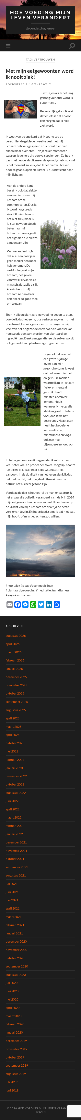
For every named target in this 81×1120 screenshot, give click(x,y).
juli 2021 (11, 883)
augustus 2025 (16, 710)
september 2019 (17, 1065)
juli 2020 (11, 983)
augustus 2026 (16, 635)
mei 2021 (12, 900)
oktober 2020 (15, 958)
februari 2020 (15, 1024)
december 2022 (16, 776)
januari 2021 (14, 933)
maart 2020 (13, 1016)
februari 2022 (15, 825)
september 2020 (17, 966)
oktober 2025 (15, 693)
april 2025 (12, 718)
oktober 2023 (15, 743)
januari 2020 (14, 1032)
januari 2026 (14, 668)
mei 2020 (12, 999)
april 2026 (12, 644)
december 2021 (16, 842)
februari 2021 (15, 925)
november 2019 (16, 1049)
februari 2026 (15, 660)
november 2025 (16, 685)
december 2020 (16, 941)
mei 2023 (12, 751)
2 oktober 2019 (16, 84)
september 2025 (17, 701)
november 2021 (16, 850)
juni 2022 (12, 801)
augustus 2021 (16, 875)
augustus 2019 (16, 1073)
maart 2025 (13, 726)
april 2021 (12, 908)
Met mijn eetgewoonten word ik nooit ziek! (40, 74)
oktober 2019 (15, 1057)
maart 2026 (13, 652)
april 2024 (12, 734)
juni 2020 (12, 991)
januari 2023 (14, 768)
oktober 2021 (15, 858)
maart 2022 (13, 817)
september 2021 (17, 867)
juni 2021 (12, 892)
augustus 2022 (16, 792)
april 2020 (12, 1007)
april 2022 (12, 809)
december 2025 (16, 677)
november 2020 (16, 949)
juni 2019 (12, 1090)
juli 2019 (11, 1082)
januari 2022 (14, 834)
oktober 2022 (15, 784)
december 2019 (16, 1040)
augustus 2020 (16, 974)
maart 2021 (13, 916)
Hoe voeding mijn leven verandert (40, 15)
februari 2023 (15, 759)
